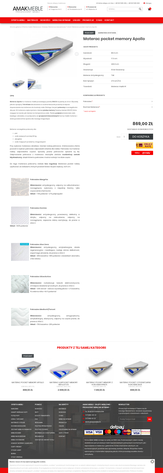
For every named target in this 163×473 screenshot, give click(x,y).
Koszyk (150, 9)
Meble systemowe (17, 440)
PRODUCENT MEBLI (28, 9)
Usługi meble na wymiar (67, 429)
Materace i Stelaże (18, 423)
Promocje (88, 20)
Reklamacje (39, 436)
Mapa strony (64, 433)
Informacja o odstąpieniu (45, 433)
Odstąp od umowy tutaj (44, 440)
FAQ (36, 419)
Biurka (13, 454)
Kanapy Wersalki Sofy (19, 412)
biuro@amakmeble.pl (93, 422)
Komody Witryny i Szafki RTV (22, 443)
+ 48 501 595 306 (133, 3)
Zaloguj (148, 3)
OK (149, 419)
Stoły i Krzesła (16, 457)
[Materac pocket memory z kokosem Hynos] (99, 369)
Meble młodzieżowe (18, 436)
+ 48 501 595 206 (120, 3)
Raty (36, 412)
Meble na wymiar (62, 20)
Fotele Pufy (15, 416)
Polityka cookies (41, 429)
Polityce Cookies (136, 471)
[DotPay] (117, 427)
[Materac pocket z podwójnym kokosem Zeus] (135, 369)
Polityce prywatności (121, 471)
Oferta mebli (18, 20)
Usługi (76, 20)
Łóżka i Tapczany (17, 419)
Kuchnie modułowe (18, 426)
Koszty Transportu (42, 416)
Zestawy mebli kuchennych (21, 429)
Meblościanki (16, 433)
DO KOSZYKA (140, 137)
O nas (99, 20)
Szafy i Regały (16, 447)
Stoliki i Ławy (16, 450)
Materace (32, 20)
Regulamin (39, 423)
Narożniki (14, 409)
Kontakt (109, 20)
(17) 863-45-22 (90, 415)
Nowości (45, 20)
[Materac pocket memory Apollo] (45, 54)
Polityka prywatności (43, 426)
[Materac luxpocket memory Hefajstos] (63, 369)
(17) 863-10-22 (90, 418)
